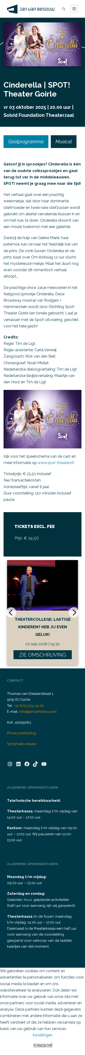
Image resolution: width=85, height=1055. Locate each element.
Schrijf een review (21, 744)
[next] (74, 612)
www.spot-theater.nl (55, 462)
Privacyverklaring (21, 733)
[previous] (11, 612)
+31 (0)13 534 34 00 (28, 706)
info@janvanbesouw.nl (38, 711)
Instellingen (42, 1035)
